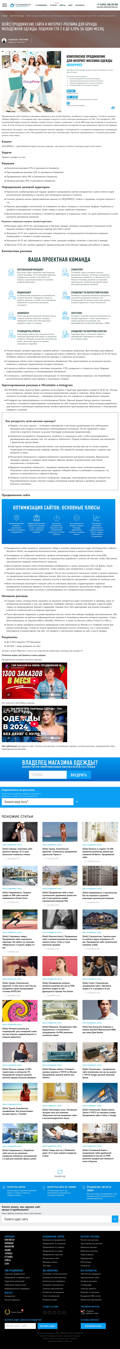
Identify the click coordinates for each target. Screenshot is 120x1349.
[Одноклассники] (64, 1312)
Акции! (57, 3)
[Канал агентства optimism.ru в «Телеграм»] (54, 1312)
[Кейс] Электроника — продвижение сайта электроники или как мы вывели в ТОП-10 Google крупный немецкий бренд (99, 1073)
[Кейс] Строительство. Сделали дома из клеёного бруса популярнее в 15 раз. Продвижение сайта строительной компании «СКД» (99, 940)
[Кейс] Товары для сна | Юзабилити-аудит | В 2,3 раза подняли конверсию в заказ (59, 1153)
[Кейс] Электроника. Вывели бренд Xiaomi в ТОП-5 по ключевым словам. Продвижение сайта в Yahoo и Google (99, 1112)
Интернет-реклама (90, 1236)
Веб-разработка (89, 1270)
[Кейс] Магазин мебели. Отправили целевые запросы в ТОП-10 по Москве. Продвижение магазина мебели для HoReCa (59, 1073)
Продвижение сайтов (53, 1236)
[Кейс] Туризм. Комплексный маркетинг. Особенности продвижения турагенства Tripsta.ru (59, 851)
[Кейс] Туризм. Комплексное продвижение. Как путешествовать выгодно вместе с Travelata (17, 1111)
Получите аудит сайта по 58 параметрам (23, 1320)
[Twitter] (59, 1312)
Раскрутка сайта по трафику (61, 1186)
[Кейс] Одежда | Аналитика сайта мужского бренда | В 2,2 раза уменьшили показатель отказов (17, 851)
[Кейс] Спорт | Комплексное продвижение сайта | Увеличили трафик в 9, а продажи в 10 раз (96, 985)
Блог (70, 5)
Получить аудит (47, 1326)
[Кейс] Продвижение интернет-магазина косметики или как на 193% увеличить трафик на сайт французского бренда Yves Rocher (58, 987)
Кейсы (62, 5)
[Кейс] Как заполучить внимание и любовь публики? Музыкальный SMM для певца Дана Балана (99, 1029)
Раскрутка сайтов (16, 1186)
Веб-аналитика (50, 1270)
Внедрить (79, 774)
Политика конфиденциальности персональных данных (60, 1336)
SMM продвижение (14, 1270)
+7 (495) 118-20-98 (107, 4)
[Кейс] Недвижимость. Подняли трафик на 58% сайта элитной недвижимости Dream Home (16, 895)
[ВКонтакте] (49, 1312)
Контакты (79, 5)
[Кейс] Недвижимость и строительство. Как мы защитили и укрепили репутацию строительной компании (99, 895)
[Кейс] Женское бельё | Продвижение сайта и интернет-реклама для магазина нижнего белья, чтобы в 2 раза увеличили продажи (59, 940)
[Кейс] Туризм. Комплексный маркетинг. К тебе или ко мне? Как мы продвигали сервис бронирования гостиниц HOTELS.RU (19, 987)
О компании (41, 5)
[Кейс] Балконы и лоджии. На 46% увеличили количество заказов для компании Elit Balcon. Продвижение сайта (98, 852)
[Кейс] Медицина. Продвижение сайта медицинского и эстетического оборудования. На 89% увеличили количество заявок (59, 1030)
